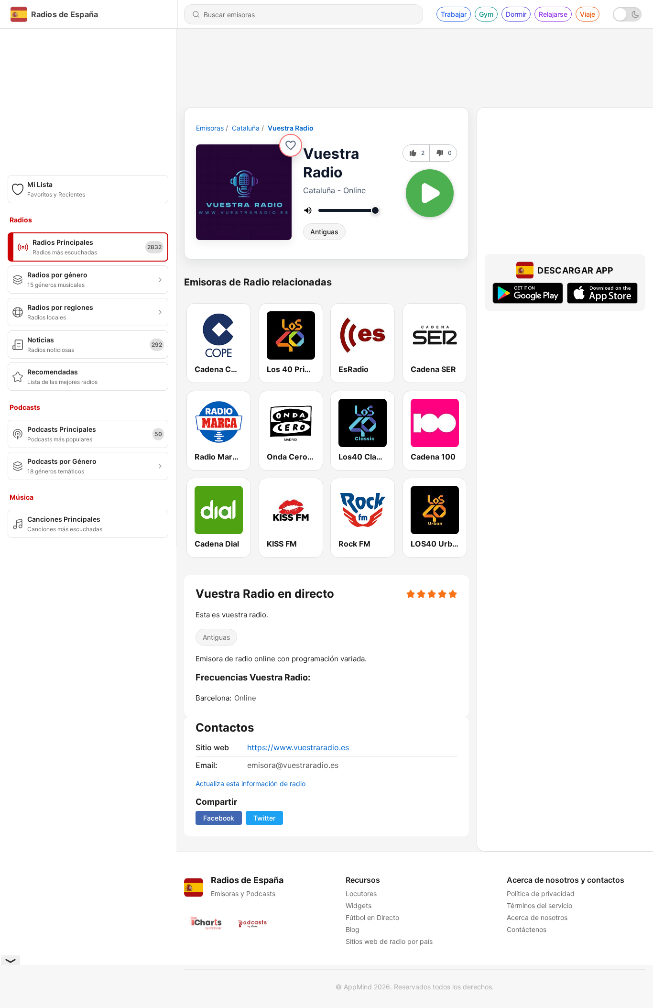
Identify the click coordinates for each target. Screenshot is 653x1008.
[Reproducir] (430, 193)
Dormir (516, 14)
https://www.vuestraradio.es (298, 747)
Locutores (361, 893)
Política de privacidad (541, 893)
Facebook (218, 818)
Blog (352, 929)
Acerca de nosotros (537, 917)
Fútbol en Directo (372, 917)
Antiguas (324, 232)
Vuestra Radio (291, 128)
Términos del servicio (539, 905)
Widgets (358, 905)
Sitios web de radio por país (389, 941)
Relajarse (553, 14)
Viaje (587, 14)
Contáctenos (526, 929)
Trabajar (454, 14)
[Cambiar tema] (627, 14)
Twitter (264, 818)
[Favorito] (290, 145)
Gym (486, 14)
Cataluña (246, 128)
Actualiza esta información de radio (250, 783)
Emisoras (210, 128)
